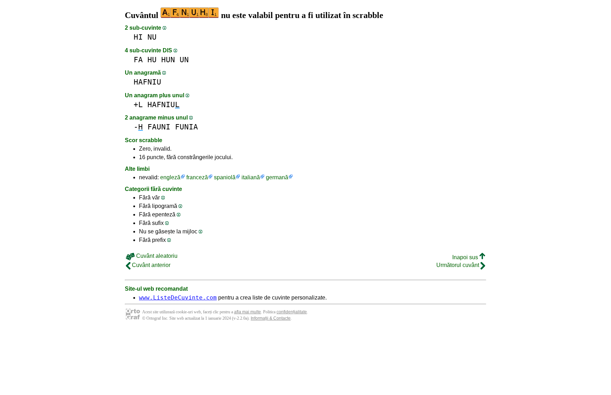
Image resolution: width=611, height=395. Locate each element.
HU (152, 59)
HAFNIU (147, 81)
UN (184, 59)
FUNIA (186, 126)
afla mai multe (247, 311)
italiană (251, 177)
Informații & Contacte (271, 318)
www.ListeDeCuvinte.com (178, 297)
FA (138, 59)
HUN (168, 59)
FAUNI (158, 126)
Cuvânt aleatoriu (156, 256)
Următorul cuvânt (458, 265)
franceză (197, 177)
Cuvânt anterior (150, 265)
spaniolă (224, 177)
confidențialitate (292, 311)
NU (152, 37)
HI (138, 37)
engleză (170, 177)
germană (277, 177)
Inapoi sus (465, 257)
